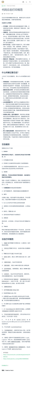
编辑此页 (5, 365)
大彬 (4, 13)
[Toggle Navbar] (30, 2)
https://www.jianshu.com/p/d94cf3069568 (16, 359)
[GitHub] (23, 2)
